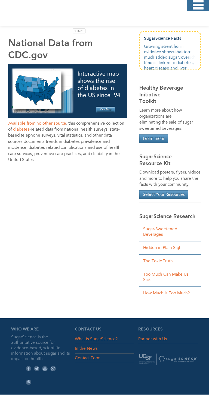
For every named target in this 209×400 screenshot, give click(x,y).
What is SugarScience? (96, 339)
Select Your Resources (164, 195)
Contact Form (87, 358)
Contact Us (88, 329)
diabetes (21, 129)
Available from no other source (37, 123)
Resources (150, 329)
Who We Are (25, 329)
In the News (86, 349)
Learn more (153, 139)
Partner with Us (152, 339)
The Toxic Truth (158, 261)
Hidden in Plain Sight (163, 248)
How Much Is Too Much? (166, 293)
